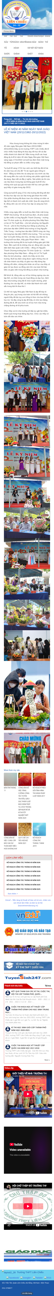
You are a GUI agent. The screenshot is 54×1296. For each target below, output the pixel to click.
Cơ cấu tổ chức (6, 44)
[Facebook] (13, 1277)
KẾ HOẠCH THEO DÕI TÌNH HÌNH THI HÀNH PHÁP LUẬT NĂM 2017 (39, 792)
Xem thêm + (13, 894)
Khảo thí (47, 39)
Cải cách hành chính (16, 44)
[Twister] (38, 1277)
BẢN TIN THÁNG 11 (10, 789)
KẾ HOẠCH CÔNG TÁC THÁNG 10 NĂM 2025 (23, 876)
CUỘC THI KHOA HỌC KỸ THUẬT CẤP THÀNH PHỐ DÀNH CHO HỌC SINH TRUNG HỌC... (27, 1009)
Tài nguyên (23, 39)
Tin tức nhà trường (30, 119)
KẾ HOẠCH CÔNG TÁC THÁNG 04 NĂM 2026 (23, 867)
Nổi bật (17, 119)
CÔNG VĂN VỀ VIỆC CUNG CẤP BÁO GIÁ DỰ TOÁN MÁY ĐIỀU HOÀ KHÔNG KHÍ (10, 843)
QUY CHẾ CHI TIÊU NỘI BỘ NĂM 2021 (23, 840)
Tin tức (11, 39)
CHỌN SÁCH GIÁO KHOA (41, 44)
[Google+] (26, 1277)
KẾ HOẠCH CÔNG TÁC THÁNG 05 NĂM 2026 (23, 862)
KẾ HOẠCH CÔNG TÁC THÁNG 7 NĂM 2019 (38, 842)
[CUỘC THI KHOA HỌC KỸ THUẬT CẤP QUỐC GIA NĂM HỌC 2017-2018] (7, 1047)
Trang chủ (8, 119)
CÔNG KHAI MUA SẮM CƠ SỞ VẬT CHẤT (32, 44)
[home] (16, 14)
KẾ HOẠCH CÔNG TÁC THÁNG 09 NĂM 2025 (23, 880)
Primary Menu (9, 31)
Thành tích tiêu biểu (14, 986)
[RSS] (48, 1277)
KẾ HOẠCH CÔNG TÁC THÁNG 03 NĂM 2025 (23, 889)
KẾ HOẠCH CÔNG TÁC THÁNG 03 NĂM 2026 (23, 871)
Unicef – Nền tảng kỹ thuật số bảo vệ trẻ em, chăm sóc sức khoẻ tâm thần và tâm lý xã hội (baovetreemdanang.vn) (28, 903)
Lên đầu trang (27, 1293)
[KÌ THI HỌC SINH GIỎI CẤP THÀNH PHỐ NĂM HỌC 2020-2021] (7, 1029)
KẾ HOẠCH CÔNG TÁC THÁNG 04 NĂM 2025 (23, 885)
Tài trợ (48, 986)
